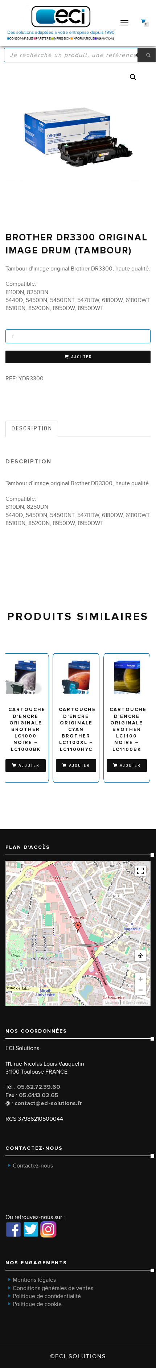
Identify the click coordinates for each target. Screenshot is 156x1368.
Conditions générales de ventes (53, 1288)
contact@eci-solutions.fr (48, 1103)
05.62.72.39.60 (38, 1087)
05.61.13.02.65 (38, 1095)
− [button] (140, 989)
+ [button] (140, 978)
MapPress (112, 1002)
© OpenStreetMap (135, 1002)
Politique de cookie (37, 1304)
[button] (133, 77)
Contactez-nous (33, 1165)
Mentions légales (34, 1280)
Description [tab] (31, 428)
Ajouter (81, 357)
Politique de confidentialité (47, 1296)
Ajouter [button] (29, 765)
